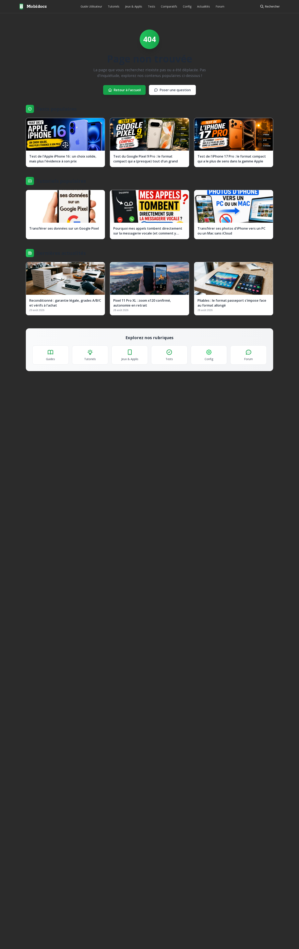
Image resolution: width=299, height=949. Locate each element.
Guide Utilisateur (91, 6)
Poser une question (175, 90)
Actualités (203, 6)
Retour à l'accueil (127, 90)
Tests (151, 6)
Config (187, 6)
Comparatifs (169, 6)
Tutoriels (113, 6)
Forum (220, 6)
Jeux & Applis (133, 6)
